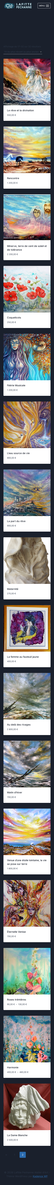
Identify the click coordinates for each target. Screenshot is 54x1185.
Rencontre (13, 178)
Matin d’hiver (14, 792)
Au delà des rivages (19, 724)
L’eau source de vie (18, 453)
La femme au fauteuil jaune (23, 656)
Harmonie (12, 1067)
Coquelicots (14, 317)
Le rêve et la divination (20, 110)
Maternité (12, 589)
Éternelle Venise (16, 931)
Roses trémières (16, 999)
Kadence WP (40, 1176)
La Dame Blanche (17, 1135)
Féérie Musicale (16, 385)
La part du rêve (16, 521)
